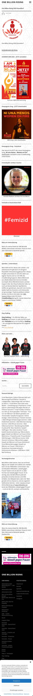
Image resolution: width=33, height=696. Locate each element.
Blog (3, 658)
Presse (4, 649)
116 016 (22, 483)
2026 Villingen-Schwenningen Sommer (15, 420)
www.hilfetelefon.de (21, 485)
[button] (30, 662)
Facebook (19, 596)
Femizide (4, 623)
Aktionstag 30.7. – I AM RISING (8, 586)
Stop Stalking (8, 327)
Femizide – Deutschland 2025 (8, 629)
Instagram (19, 598)
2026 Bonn (21, 450)
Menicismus (5, 436)
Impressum (26, 694)
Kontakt (18, 586)
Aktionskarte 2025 (7, 589)
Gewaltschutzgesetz (17, 416)
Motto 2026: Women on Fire (8, 598)
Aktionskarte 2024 (7, 592)
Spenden (19, 589)
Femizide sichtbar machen (7, 642)
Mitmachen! (5, 610)
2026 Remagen (6, 438)
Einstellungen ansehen (16, 690)
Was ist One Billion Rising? (7, 595)
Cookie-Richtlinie (8, 694)
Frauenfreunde (15, 436)
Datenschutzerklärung (18, 694)
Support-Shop (6, 620)
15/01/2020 (8, 13)
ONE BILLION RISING (12, 2)
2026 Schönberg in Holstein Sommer (19, 418)
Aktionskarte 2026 (7, 584)
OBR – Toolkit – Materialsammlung (7, 614)
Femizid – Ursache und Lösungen (8, 633)
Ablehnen (16, 685)
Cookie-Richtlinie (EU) (22, 593)
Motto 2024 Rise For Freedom (7, 606)
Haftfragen (5, 430)
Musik (3, 618)
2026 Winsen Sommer (15, 424)
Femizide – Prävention (8, 636)
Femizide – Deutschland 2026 (8, 625)
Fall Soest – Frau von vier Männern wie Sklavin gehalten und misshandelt (16, 414)
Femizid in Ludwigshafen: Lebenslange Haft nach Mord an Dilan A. (16, 401)
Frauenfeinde (25, 436)
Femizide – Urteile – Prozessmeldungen (7, 646)
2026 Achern (20, 446)
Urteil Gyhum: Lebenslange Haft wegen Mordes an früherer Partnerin (16, 408)
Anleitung (4, 611)
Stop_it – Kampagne (7, 653)
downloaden (6, 154)
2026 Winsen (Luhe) (18, 438)
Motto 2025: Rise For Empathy (7, 602)
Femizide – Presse (7, 639)
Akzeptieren (16, 681)
